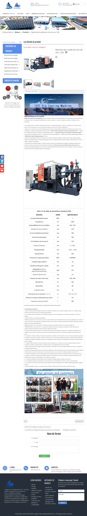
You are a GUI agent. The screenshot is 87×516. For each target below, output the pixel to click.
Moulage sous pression (69, 430)
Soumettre (44, 456)
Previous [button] (4, 98)
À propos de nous (36, 496)
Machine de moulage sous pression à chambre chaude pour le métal (13, 58)
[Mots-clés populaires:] (82, 13)
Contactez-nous (35, 500)
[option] (12, 95)
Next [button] (20, 98)
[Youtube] (2, 166)
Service (33, 494)
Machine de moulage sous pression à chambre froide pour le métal (13, 55)
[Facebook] (2, 157)
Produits (33, 486)
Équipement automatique (12, 71)
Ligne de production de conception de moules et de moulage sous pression (13, 68)
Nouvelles (34, 498)
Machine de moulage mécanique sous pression (38, 427)
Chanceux (69, 514)
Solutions (33, 488)
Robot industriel (49, 495)
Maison (33, 484)
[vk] (2, 170)
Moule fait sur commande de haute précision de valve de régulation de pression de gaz (12, 105)
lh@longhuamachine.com (42, 5)
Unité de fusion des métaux (13, 61)
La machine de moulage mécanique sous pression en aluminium (42, 430)
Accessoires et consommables (13, 74)
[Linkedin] (2, 161)
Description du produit (31, 91)
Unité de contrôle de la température (13, 65)
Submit (63, 503)
